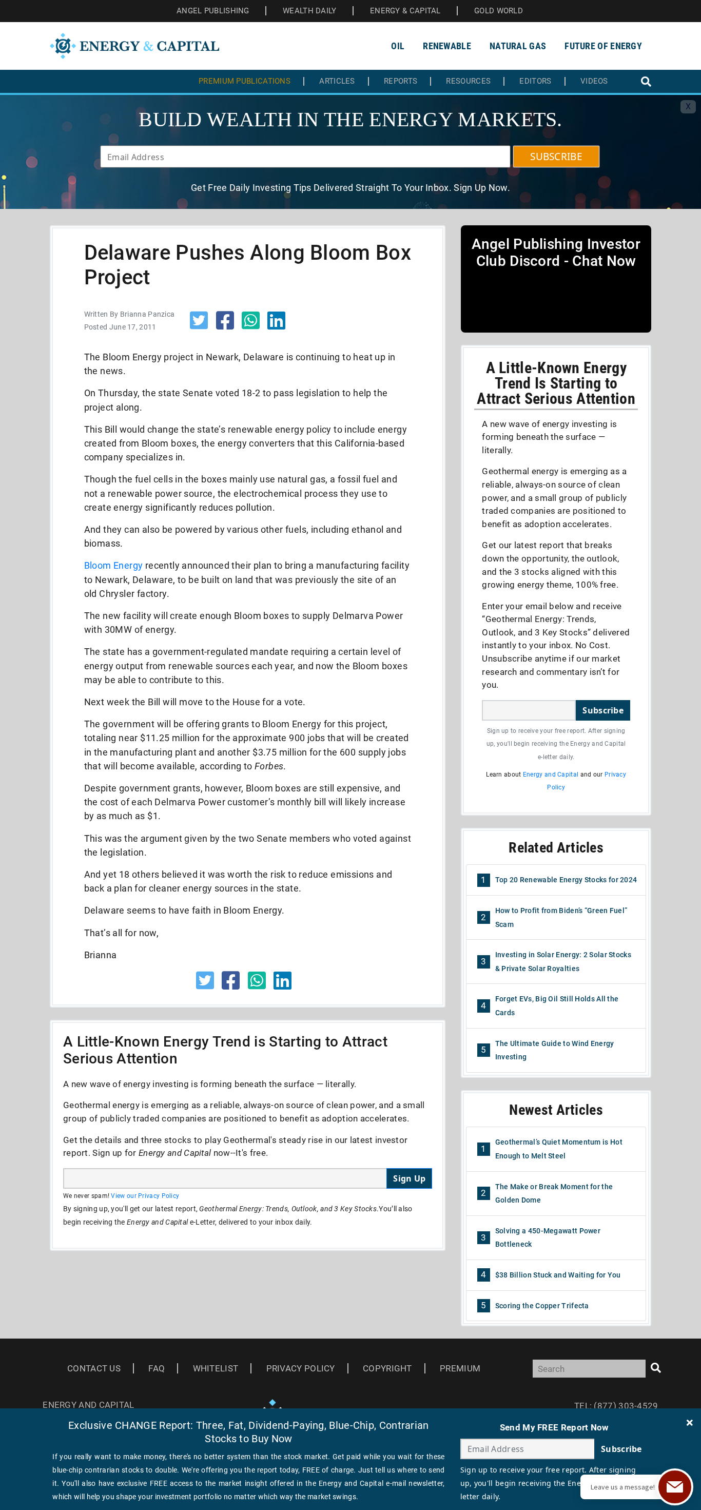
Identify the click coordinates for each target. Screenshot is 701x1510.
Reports (400, 81)
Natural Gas (518, 46)
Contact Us (94, 1368)
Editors (535, 81)
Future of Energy (603, 46)
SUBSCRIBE (556, 156)
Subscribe (603, 710)
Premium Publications (244, 81)
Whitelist (216, 1368)
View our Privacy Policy (145, 1195)
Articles (337, 81)
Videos (594, 81)
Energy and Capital (550, 774)
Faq (156, 1368)
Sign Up (409, 1178)
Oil (397, 46)
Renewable (447, 46)
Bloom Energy (113, 565)
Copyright (387, 1368)
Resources (468, 81)
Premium (460, 1368)
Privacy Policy (300, 1368)
